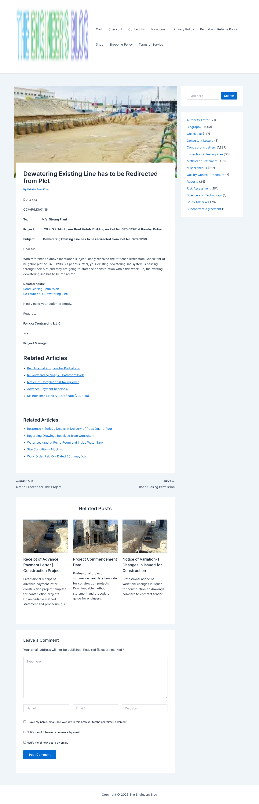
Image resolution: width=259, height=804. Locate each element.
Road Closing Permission (41, 289)
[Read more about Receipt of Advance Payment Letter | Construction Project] (45, 536)
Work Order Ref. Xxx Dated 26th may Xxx (57, 456)
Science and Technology (204, 195)
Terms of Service (151, 44)
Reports (192, 181)
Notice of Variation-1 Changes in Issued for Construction (142, 565)
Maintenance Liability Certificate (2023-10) (58, 396)
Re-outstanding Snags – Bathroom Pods (55, 375)
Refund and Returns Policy (219, 29)
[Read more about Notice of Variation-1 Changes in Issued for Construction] (144, 536)
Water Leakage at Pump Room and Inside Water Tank (65, 442)
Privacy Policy (184, 29)
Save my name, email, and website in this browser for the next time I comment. (78, 721)
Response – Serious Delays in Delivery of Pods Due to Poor (69, 428)
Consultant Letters (200, 140)
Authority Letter (198, 120)
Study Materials (198, 202)
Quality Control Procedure (205, 175)
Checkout (115, 29)
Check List (194, 134)
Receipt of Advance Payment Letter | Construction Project (42, 565)
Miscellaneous (197, 168)
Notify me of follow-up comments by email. (53, 732)
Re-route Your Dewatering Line (45, 294)
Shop (99, 44)
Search (229, 96)
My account (159, 29)
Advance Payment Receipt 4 (47, 389)
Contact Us (136, 29)
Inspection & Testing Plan (205, 154)
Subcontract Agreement (204, 209)
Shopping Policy (121, 44)
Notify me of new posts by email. (47, 742)
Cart (99, 29)
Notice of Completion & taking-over (53, 382)
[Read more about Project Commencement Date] (95, 536)
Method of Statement (202, 161)
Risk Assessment (199, 188)
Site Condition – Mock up (45, 449)
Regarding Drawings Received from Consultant (60, 436)
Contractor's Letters (201, 147)
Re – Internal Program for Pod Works (53, 368)
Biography (194, 127)
